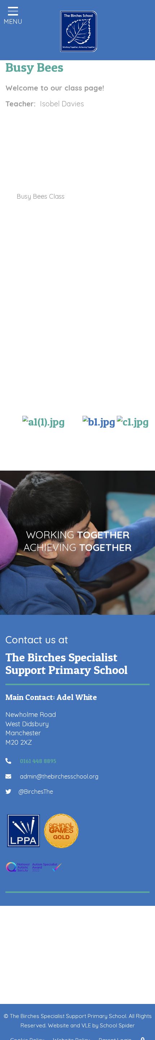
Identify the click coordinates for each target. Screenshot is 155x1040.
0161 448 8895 (37, 760)
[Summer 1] (133, 420)
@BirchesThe (35, 791)
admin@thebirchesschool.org (58, 776)
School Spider (117, 1025)
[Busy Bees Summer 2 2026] (43, 420)
